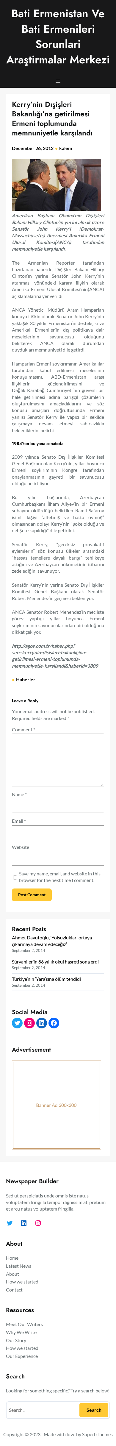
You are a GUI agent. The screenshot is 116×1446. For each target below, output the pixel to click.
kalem (65, 148)
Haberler (25, 679)
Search (94, 1410)
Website (20, 847)
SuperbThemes (97, 1434)
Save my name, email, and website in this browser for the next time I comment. (60, 877)
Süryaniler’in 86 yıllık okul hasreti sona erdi (55, 961)
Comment (23, 729)
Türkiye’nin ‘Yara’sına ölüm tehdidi (46, 979)
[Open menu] (58, 81)
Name (19, 794)
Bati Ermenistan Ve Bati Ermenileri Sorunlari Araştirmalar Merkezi (58, 36)
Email (19, 821)
